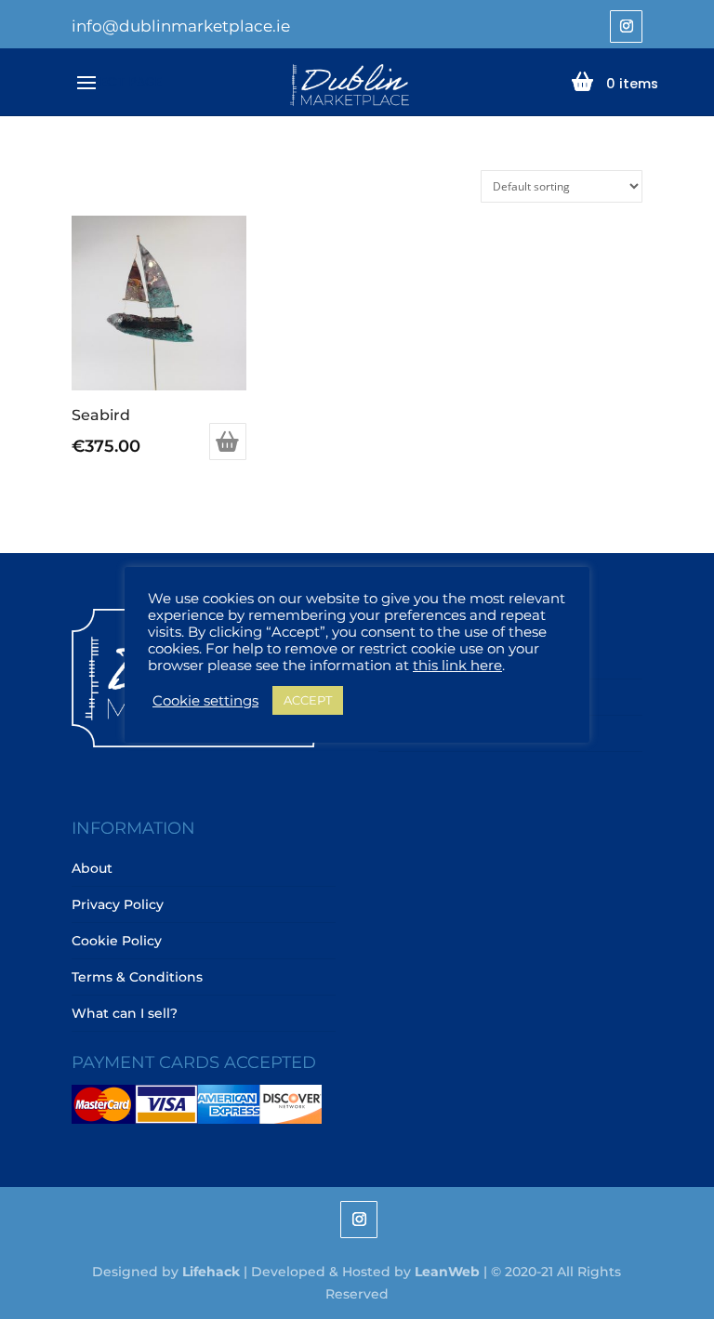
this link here (457, 665)
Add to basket (227, 441)
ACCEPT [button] (308, 699)
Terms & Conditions (137, 977)
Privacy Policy (118, 904)
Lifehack (211, 1271)
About (92, 868)
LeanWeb (447, 1271)
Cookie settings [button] (205, 700)
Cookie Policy (117, 940)
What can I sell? (125, 1013)
